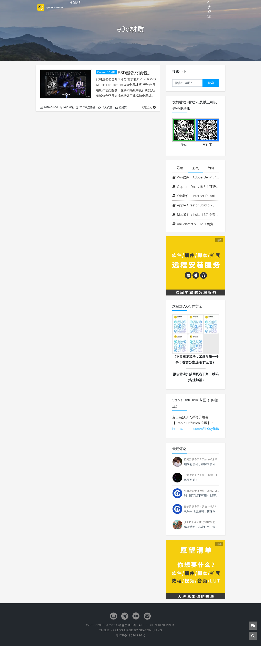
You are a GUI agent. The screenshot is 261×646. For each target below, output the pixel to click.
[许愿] (195, 569)
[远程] (195, 265)
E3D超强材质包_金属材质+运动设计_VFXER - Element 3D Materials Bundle (137, 72)
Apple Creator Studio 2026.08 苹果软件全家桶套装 (198, 205)
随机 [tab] (211, 168)
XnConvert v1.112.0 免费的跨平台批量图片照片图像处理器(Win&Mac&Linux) (198, 224)
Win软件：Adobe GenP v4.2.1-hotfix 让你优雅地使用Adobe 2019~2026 (198, 177)
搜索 (211, 83)
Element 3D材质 (106, 72)
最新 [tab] (180, 168)
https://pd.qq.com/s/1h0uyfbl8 (195, 429)
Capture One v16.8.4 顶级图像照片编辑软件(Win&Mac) (198, 187)
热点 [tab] (195, 168)
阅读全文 (147, 107)
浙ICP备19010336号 (130, 635)
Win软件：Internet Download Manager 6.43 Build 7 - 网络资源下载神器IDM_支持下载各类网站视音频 (198, 196)
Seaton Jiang (150, 630)
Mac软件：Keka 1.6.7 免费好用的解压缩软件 (198, 214)
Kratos (117, 630)
